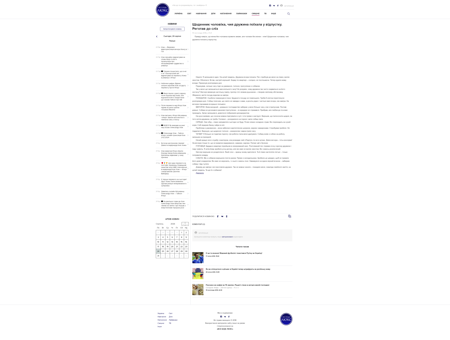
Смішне (255, 13)
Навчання (201, 13)
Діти (213, 13)
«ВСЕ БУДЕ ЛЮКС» (225, 329)
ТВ (265, 13)
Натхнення (225, 13)
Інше (273, 13)
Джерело (200, 173)
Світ (189, 13)
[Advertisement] (242, 59)
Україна (178, 13)
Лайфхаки (241, 13)
